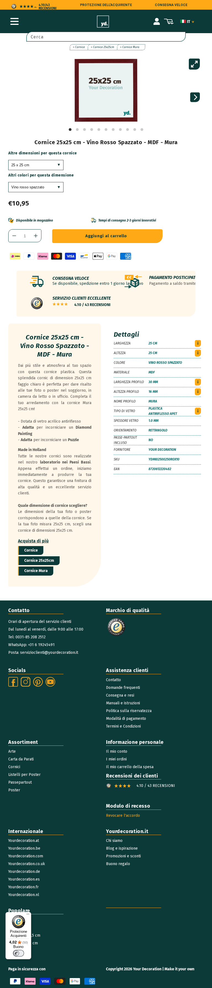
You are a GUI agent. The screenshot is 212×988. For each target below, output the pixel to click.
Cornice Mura (36, 570)
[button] (14, 21)
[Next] (195, 97)
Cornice (31, 550)
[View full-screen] (194, 64)
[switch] (18, 953)
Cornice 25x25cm (39, 560)
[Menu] (28, 915)
